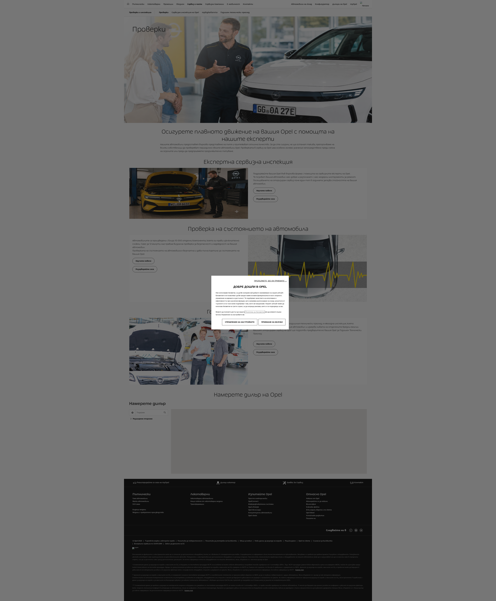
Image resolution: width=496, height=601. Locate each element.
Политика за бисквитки (254, 312)
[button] (270, 281)
